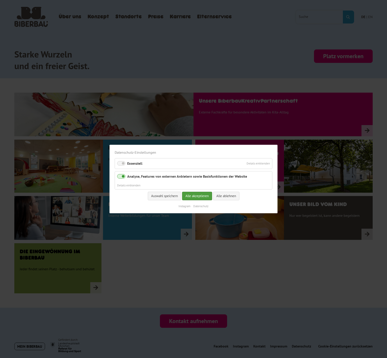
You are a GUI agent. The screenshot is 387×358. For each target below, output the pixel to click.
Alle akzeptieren (197, 196)
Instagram (184, 206)
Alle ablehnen (226, 196)
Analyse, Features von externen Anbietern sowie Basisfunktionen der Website (187, 176)
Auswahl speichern (164, 196)
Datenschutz (201, 206)
